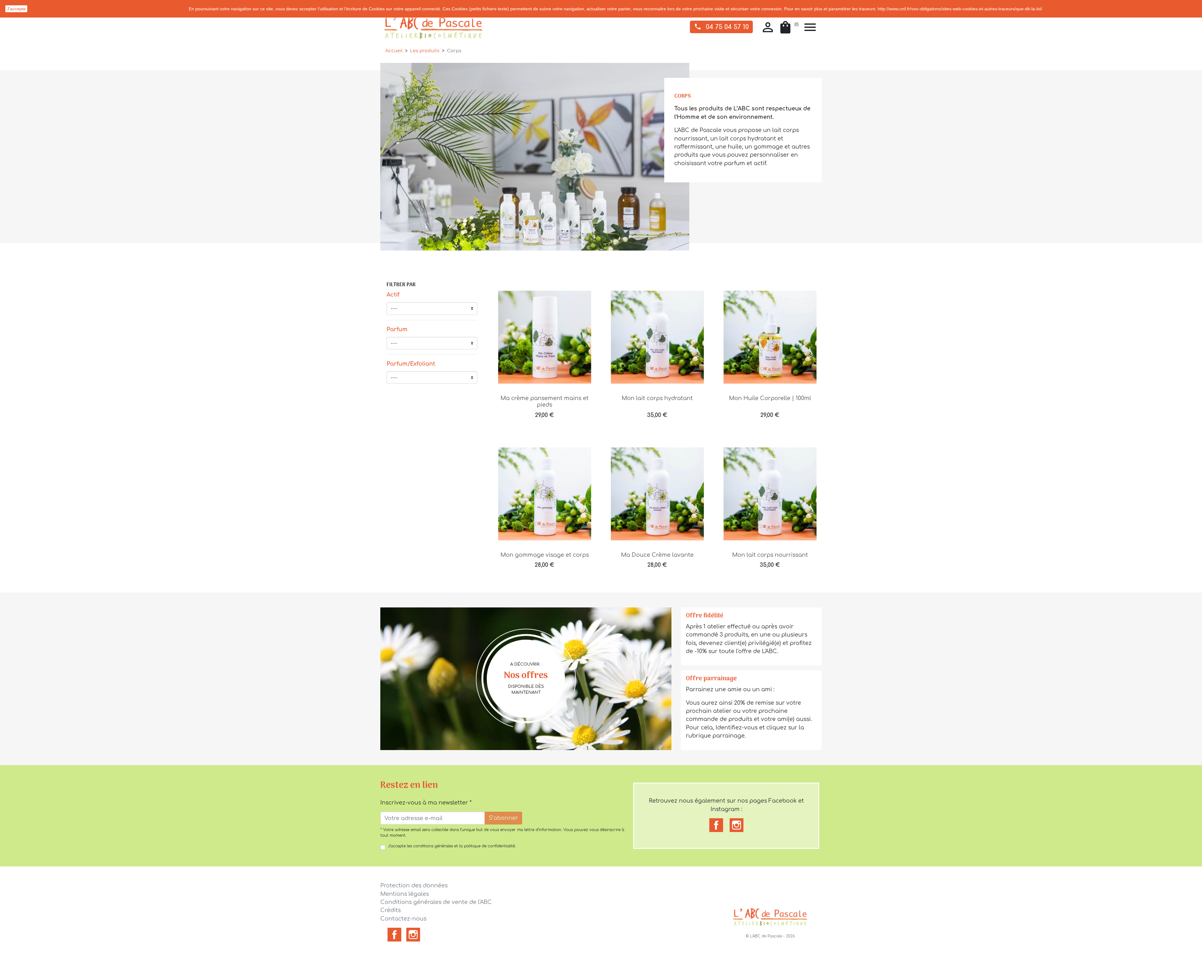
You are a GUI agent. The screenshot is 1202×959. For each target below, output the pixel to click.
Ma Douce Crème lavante (657, 555)
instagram (736, 825)
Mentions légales (404, 894)
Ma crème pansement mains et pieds (544, 401)
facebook (716, 825)
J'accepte (16, 8)
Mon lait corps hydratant (657, 398)
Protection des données (414, 885)
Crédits (390, 910)
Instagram (413, 934)
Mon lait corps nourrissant (770, 555)
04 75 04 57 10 (721, 26)
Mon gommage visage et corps (545, 555)
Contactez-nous (403, 919)
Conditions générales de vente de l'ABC (436, 902)
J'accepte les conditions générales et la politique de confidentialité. (452, 846)
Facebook (394, 934)
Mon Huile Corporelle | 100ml (770, 398)
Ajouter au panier (544, 419)
